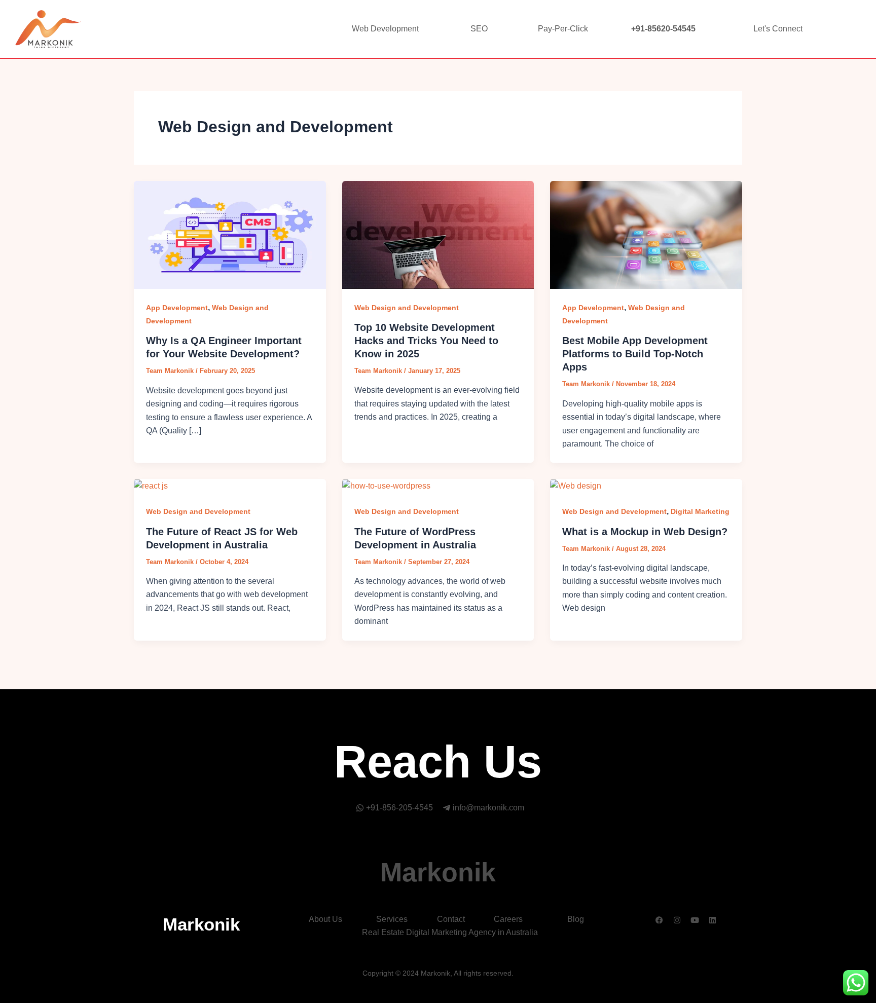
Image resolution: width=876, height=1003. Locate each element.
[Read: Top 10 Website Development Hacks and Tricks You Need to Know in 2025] (438, 234)
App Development (177, 308)
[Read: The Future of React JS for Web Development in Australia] (151, 485)
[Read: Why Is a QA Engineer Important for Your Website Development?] (230, 234)
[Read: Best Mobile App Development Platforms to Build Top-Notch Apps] (646, 234)
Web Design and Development (406, 308)
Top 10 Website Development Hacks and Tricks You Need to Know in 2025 (426, 340)
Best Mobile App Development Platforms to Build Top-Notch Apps (635, 354)
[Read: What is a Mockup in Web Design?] (575, 485)
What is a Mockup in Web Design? (644, 531)
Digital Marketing (700, 511)
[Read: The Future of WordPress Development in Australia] (386, 485)
